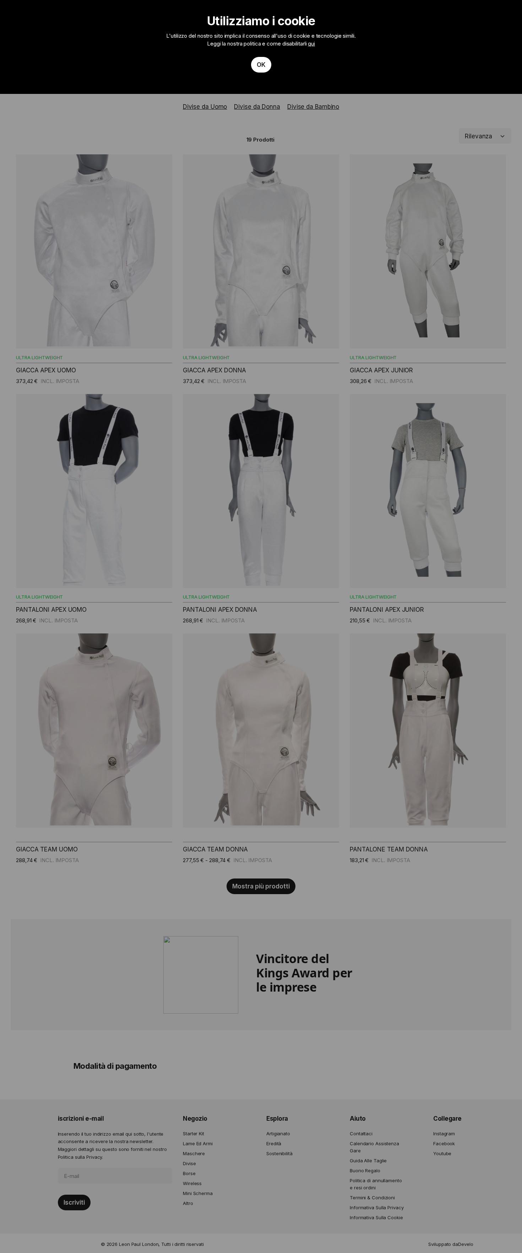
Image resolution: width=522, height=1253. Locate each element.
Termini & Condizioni (372, 1197)
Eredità (273, 1143)
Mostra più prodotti (261, 886)
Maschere (194, 1153)
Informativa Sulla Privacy (377, 1207)
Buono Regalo (365, 1170)
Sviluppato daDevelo (450, 1244)
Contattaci (361, 1133)
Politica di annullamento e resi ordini (376, 1184)
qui (311, 43)
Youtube (442, 1153)
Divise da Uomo (205, 106)
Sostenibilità (279, 1153)
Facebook (444, 1143)
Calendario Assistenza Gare (374, 1147)
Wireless (192, 1183)
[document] (261, 47)
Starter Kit (193, 1133)
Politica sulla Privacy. (80, 1157)
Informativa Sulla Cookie (376, 1217)
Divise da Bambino (313, 106)
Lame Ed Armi (198, 1143)
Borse (189, 1173)
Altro (188, 1203)
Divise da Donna (257, 106)
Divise (189, 1163)
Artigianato (278, 1133)
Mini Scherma (198, 1193)
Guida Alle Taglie (368, 1160)
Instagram (444, 1133)
